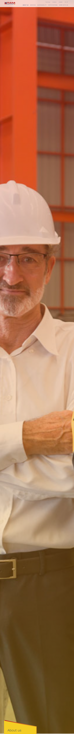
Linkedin (60, 2)
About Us (25, 5)
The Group (47, 2)
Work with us (63, 5)
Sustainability (41, 5)
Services (33, 5)
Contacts (54, 2)
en (65, 2)
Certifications (52, 5)
